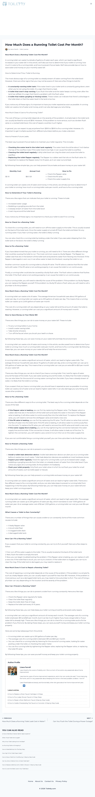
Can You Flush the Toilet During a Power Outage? (73, 719)
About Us (39, 781)
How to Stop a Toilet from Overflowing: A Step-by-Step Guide (18, 757)
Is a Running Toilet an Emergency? (11, 745)
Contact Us (49, 781)
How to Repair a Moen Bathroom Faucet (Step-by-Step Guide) (29, 700)
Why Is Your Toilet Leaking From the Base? (13, 741)
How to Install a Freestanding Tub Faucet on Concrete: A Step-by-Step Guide (34, 703)
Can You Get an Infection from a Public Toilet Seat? (15, 761)
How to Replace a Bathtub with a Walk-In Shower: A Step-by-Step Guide (21, 765)
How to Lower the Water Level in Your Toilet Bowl (15, 768)
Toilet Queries (24, 49)
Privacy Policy (61, 781)
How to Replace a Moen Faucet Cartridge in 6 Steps (26, 694)
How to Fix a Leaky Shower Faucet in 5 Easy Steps (25, 697)
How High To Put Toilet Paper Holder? (12, 753)
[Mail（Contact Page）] (24, 685)
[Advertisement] (47, 21)
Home (30, 781)
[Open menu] (91, 3)
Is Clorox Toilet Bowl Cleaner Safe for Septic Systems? (16, 733)
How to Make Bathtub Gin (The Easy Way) (13, 749)
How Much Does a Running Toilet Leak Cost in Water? (23, 719)
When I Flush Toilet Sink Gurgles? (11, 737)
